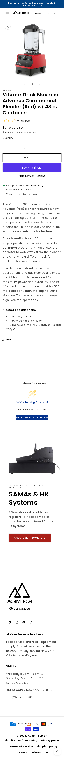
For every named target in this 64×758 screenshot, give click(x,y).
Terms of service (21, 746)
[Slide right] (39, 84)
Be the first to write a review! (32, 417)
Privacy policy (50, 740)
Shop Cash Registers (29, 538)
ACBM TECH (35, 735)
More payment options (32, 176)
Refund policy (27, 740)
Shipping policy (46, 746)
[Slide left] (24, 84)
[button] (7, 12)
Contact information (33, 752)
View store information (21, 194)
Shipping (7, 132)
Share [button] (9, 339)
